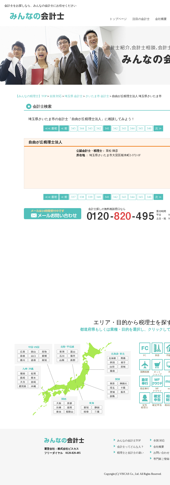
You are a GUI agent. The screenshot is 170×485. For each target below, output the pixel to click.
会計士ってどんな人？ (130, 446)
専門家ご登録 (161, 458)
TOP (31, 96)
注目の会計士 (141, 19)
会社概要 (161, 19)
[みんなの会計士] (37, 20)
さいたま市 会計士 (97, 96)
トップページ (118, 19)
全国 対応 (56, 96)
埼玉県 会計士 (74, 96)
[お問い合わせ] (52, 218)
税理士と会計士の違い (130, 452)
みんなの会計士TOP (129, 440)
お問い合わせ (161, 452)
